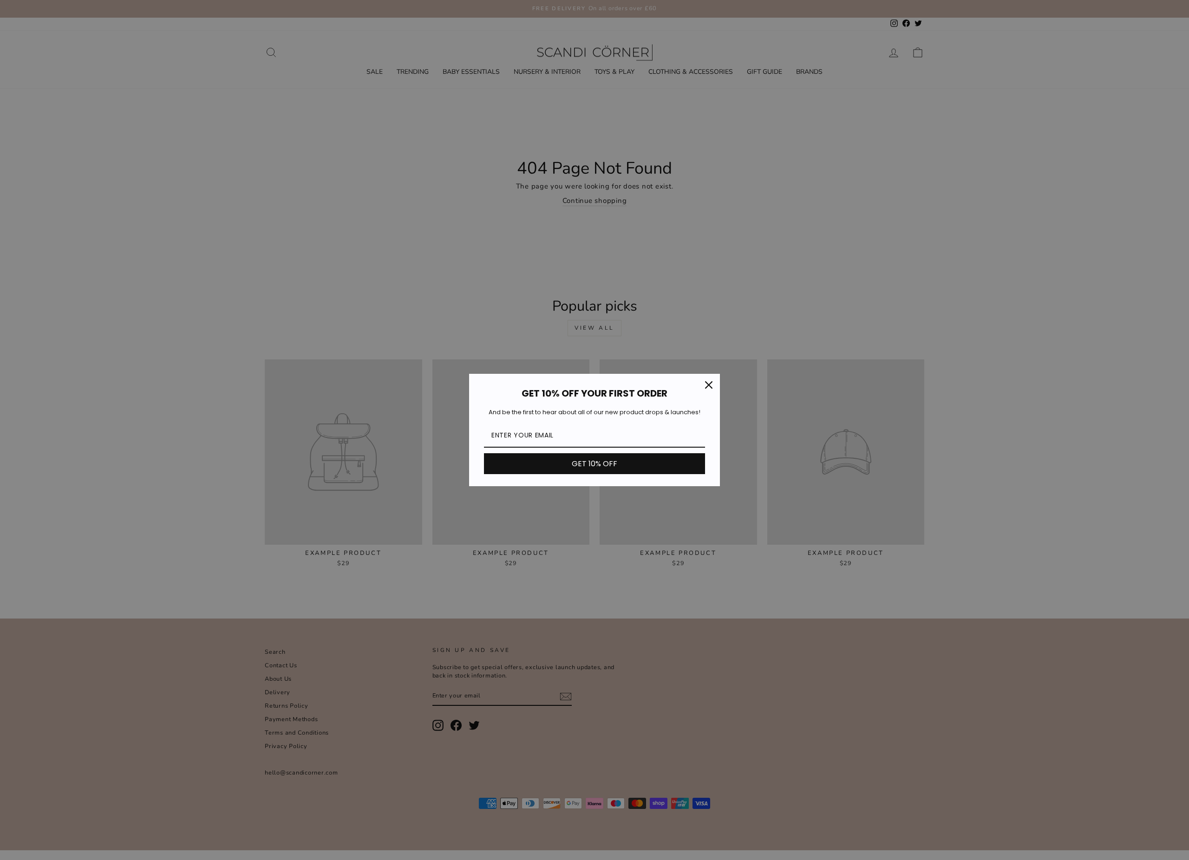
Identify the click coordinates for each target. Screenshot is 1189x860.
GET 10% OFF (594, 463)
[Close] (709, 385)
